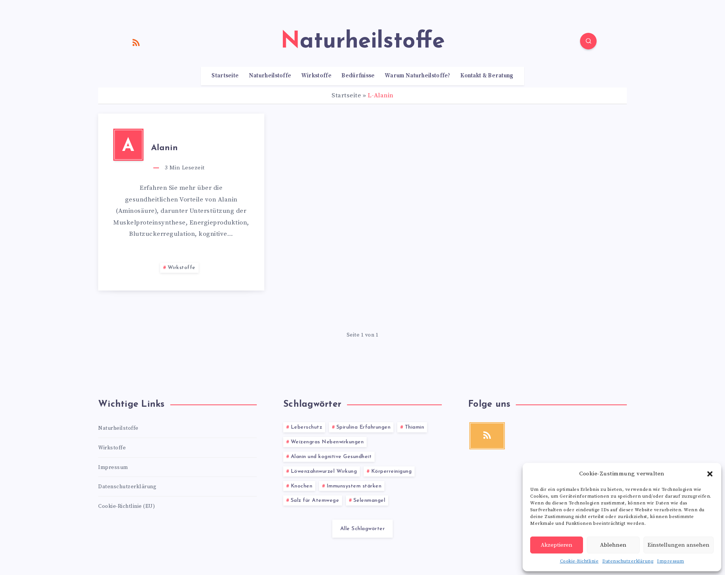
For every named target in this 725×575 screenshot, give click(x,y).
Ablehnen (613, 545)
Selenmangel (369, 500)
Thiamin (414, 427)
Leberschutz (306, 427)
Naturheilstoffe (270, 75)
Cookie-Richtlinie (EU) (126, 506)
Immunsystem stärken (354, 486)
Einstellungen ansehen (679, 545)
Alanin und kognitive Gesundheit (331, 457)
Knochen (302, 486)
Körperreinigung (391, 471)
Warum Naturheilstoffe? (417, 75)
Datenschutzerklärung (627, 561)
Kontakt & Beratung (486, 75)
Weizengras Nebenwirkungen (327, 442)
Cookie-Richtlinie (579, 561)
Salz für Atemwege (315, 500)
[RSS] (136, 42)
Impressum (670, 561)
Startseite (225, 75)
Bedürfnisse (358, 75)
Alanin (164, 148)
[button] (710, 474)
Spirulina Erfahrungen (363, 427)
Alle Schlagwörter (362, 529)
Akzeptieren (556, 545)
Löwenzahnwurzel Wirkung (324, 471)
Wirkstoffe (316, 75)
